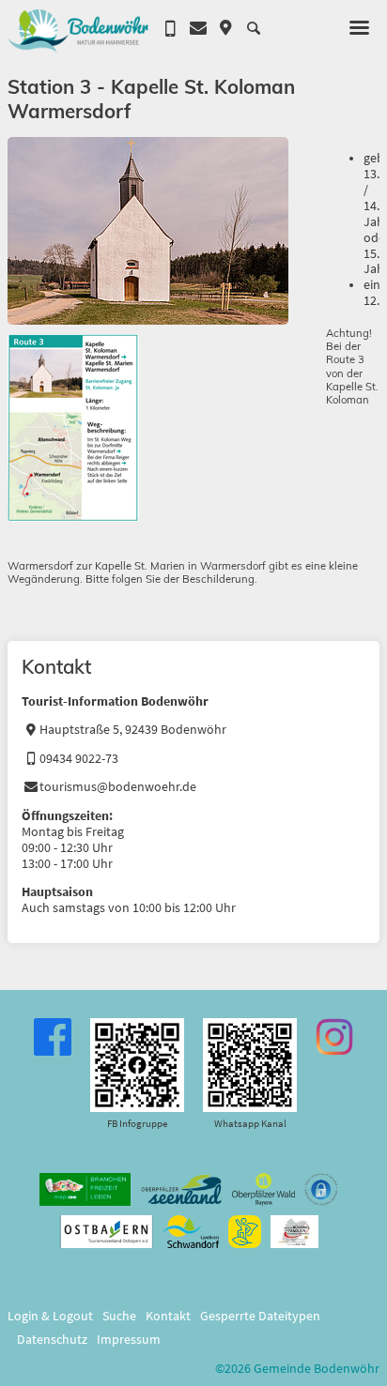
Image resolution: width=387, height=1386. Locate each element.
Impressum (129, 1340)
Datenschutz (52, 1340)
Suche (119, 1316)
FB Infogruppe (137, 1123)
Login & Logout (50, 1316)
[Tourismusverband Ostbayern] (106, 1231)
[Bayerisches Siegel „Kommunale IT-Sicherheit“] (321, 1189)
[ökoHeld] (244, 1231)
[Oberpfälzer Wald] (263, 1189)
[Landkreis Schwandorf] (190, 1231)
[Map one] (85, 1189)
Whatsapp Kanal (250, 1123)
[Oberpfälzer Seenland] (181, 1189)
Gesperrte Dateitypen (260, 1316)
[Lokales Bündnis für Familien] (295, 1231)
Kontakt (168, 1316)
